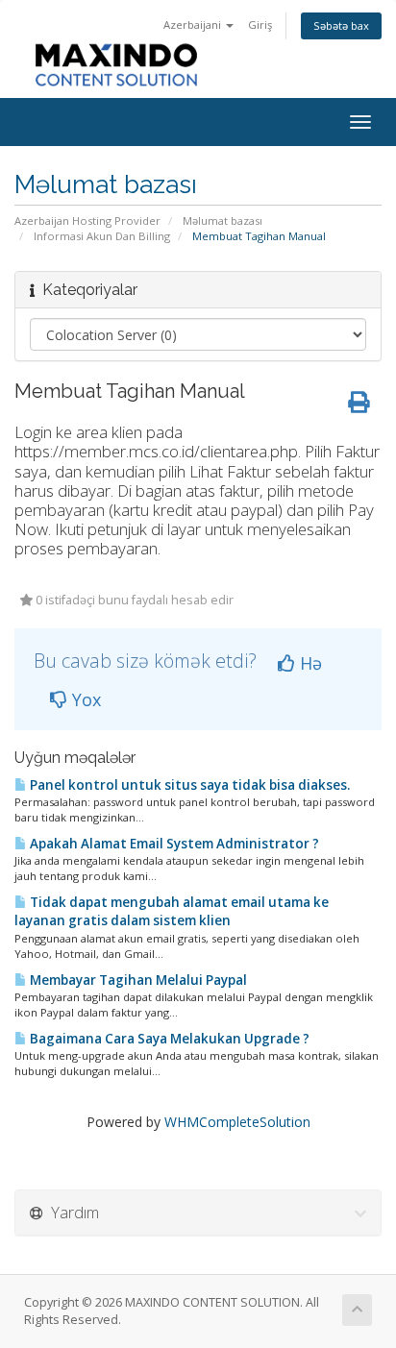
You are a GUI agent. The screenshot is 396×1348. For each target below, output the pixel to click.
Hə (308, 662)
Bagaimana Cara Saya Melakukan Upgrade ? (168, 1038)
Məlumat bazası (222, 220)
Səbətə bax (341, 25)
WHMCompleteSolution (237, 1122)
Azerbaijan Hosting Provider (87, 220)
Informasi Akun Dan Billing (102, 236)
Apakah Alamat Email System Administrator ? (173, 843)
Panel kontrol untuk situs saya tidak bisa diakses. (188, 785)
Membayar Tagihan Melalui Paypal (137, 980)
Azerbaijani (193, 24)
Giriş (260, 24)
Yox (84, 699)
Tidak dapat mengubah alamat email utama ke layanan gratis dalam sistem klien (171, 911)
